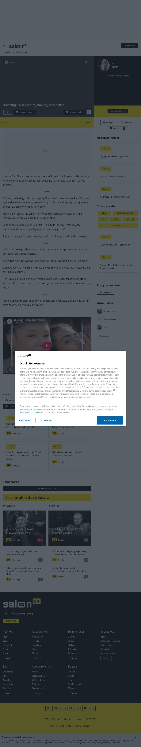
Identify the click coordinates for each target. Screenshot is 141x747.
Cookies (36, 412)
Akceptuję (110, 420)
